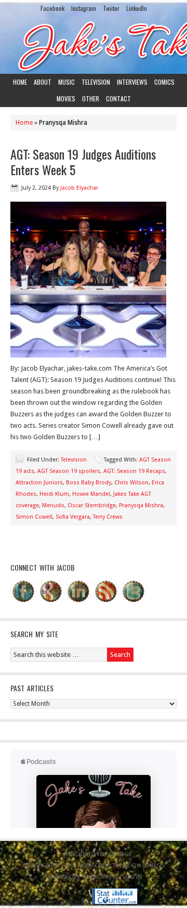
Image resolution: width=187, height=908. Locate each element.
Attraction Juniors (39, 482)
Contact (118, 98)
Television (96, 81)
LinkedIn (136, 8)
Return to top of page (98, 854)
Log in (132, 877)
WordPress (101, 877)
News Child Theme (104, 865)
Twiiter (111, 8)
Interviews (132, 81)
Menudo (53, 505)
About (42, 81)
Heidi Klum (54, 494)
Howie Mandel (91, 494)
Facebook (52, 8)
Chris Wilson (131, 482)
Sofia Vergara (73, 517)
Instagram (83, 8)
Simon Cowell (34, 517)
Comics (164, 81)
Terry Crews (108, 517)
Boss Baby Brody (88, 482)
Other (90, 98)
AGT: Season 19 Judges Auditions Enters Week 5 (83, 161)
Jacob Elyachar (79, 188)
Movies (66, 98)
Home (20, 81)
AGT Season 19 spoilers (68, 471)
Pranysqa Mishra (141, 505)
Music (66, 81)
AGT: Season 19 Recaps (134, 471)
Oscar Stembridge (92, 505)
